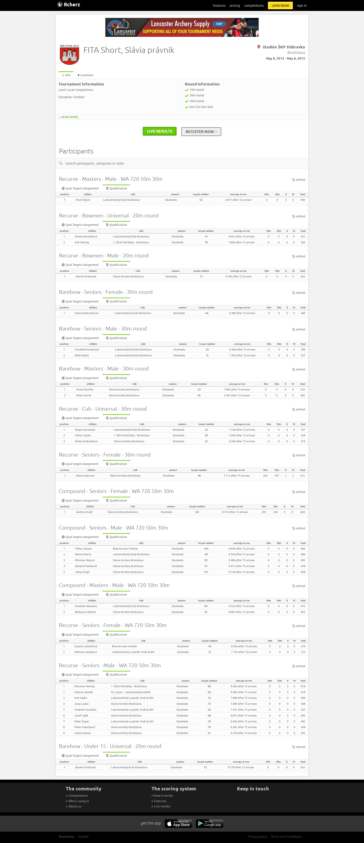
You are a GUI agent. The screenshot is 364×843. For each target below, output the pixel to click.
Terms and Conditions (286, 836)
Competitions (77, 795)
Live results (160, 806)
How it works (162, 795)
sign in (302, 5)
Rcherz (72, 4)
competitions (254, 5)
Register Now (200, 131)
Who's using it (77, 801)
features (219, 5)
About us (73, 806)
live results (159, 131)
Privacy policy (257, 836)
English (83, 836)
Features (159, 801)
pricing (235, 5)
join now (280, 5)
